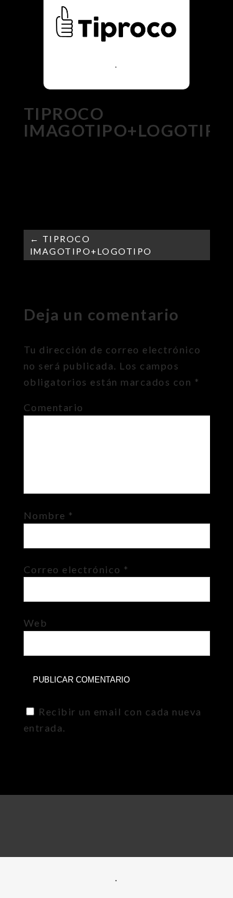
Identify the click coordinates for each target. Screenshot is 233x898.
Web (36, 622)
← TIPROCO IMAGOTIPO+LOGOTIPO (91, 245)
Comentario (54, 407)
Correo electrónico (76, 569)
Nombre (49, 515)
